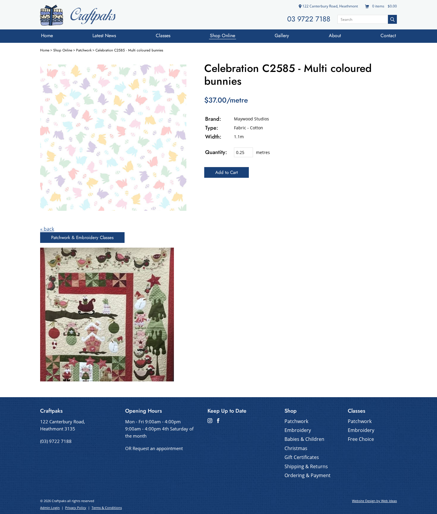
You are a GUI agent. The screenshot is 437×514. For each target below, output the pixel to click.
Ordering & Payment (307, 475)
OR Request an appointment (154, 448)
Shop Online (222, 35)
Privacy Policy (75, 507)
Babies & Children (304, 439)
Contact (388, 35)
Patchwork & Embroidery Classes (82, 237)
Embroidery (297, 430)
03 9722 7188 (308, 19)
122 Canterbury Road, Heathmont (329, 6)
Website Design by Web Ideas (374, 501)
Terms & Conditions (107, 507)
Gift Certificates (301, 457)
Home (47, 35)
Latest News (104, 35)
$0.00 (392, 6)
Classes (163, 35)
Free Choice (361, 439)
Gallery (282, 35)
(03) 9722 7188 (56, 441)
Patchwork (84, 50)
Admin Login (50, 507)
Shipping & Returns (306, 466)
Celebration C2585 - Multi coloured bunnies (129, 50)
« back (47, 229)
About (335, 35)
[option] (113, 138)
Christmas (295, 448)
